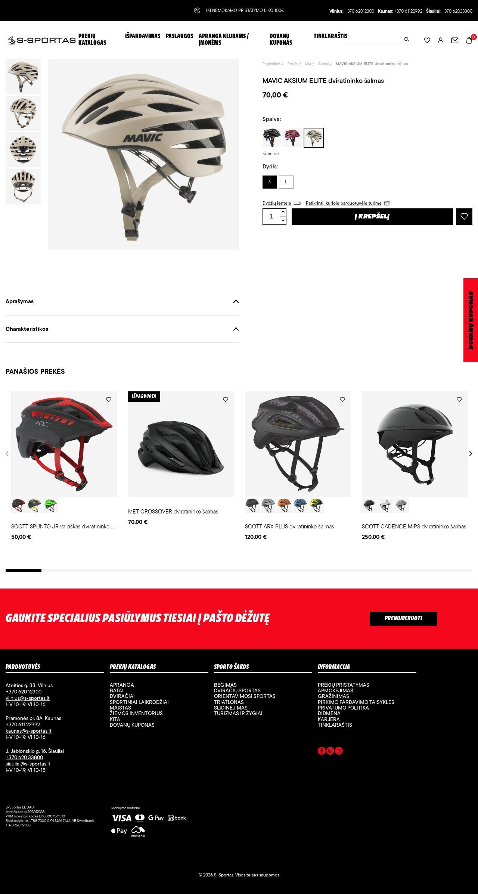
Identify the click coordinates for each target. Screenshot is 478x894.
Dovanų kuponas (132, 724)
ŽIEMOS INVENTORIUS (136, 713)
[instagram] (330, 752)
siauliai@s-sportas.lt (28, 763)
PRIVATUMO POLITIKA (343, 707)
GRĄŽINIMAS (333, 696)
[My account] (441, 40)
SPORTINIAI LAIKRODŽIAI (139, 702)
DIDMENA (329, 713)
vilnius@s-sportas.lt (28, 698)
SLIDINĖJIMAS (231, 707)
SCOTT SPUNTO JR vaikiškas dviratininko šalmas (69, 526)
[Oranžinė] (284, 505)
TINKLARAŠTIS (335, 724)
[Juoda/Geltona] (34, 505)
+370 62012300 (359, 11)
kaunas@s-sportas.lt (29, 730)
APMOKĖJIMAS (335, 690)
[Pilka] (268, 505)
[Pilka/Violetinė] (401, 505)
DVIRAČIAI (122, 696)
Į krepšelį (372, 217)
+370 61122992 (408, 11)
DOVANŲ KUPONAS (471, 320)
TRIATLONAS (229, 702)
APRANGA (122, 685)
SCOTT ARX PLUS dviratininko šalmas (289, 526)
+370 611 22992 (23, 724)
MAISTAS (120, 707)
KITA (115, 719)
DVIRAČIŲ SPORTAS (237, 690)
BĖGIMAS (225, 685)
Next (469, 453)
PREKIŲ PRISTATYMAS (343, 685)
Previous (8, 453)
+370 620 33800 (24, 757)
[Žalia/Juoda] (50, 505)
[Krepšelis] (469, 39)
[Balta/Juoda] (385, 505)
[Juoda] (252, 505)
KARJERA (329, 719)
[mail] (339, 752)
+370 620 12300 (23, 691)
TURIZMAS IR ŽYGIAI (238, 713)
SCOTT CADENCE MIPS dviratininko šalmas (414, 526)
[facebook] (322, 752)
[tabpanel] (64, 466)
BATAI (117, 690)
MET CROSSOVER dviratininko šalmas (173, 511)
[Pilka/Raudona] (18, 505)
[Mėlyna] (300, 505)
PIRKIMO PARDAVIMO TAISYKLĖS (356, 702)
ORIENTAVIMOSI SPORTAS (245, 696)
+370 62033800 (457, 11)
